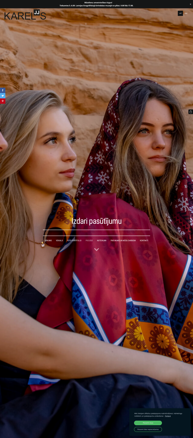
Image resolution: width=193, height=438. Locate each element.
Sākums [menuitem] (48, 240)
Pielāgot (168, 416)
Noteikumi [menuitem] (101, 240)
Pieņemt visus (148, 423)
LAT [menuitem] (180, 13)
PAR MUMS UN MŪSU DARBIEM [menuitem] (123, 240)
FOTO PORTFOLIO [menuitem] (74, 240)
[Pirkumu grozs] (190, 111)
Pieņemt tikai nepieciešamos (148, 429)
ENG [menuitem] (186, 13)
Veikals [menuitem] (59, 240)
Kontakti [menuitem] (144, 240)
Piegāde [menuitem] (89, 240)
